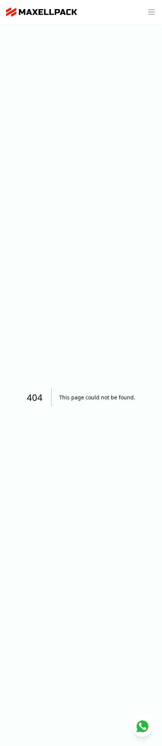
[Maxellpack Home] (41, 12)
